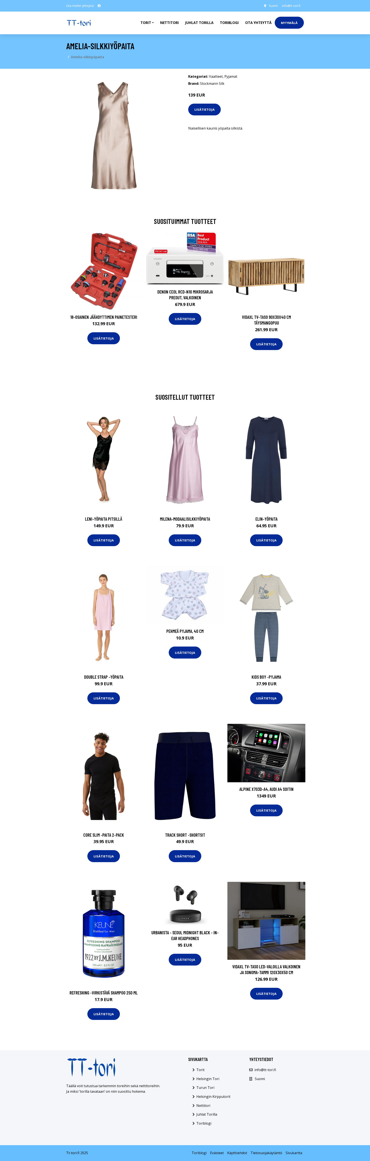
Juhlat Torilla (199, 22)
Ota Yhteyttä (258, 22)
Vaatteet (216, 76)
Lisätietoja (204, 109)
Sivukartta (294, 1153)
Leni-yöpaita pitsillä (103, 519)
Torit (200, 1069)
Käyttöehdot (237, 1153)
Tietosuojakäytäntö (266, 1153)
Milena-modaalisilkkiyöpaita (185, 519)
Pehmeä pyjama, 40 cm (185, 631)
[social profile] (99, 6)
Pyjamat (230, 76)
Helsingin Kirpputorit (213, 1096)
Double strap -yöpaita (103, 677)
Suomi (273, 6)
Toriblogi (229, 22)
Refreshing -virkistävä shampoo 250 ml (104, 992)
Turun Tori (205, 1087)
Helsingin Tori (207, 1078)
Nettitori (169, 22)
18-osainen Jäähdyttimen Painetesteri (103, 317)
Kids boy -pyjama (266, 677)
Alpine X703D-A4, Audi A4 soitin (266, 789)
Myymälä (289, 23)
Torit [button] (145, 22)
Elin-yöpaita (266, 519)
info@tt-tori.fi (291, 6)
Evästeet (217, 1153)
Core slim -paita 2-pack (103, 835)
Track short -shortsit (185, 835)
